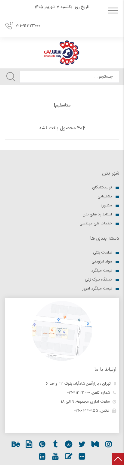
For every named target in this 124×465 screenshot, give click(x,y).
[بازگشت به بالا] (118, 459)
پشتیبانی (105, 196)
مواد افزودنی (101, 261)
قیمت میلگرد (101, 270)
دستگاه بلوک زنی (98, 279)
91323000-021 (78, 392)
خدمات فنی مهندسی (95, 223)
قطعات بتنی (102, 252)
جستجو (11, 77)
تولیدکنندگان (102, 187)
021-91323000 (27, 25)
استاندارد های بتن (97, 214)
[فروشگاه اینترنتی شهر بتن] (62, 53)
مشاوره (106, 205)
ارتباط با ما (105, 369)
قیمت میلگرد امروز (97, 288)
